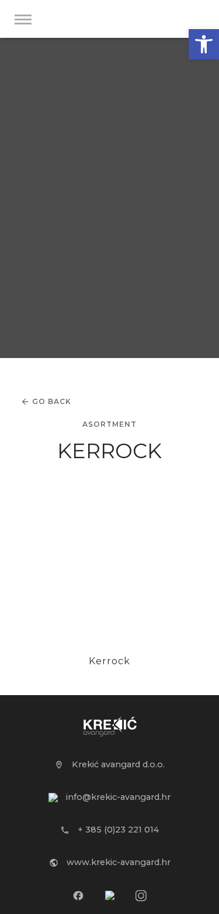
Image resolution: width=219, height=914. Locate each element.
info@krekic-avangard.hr (117, 797)
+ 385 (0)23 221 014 (117, 829)
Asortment (109, 424)
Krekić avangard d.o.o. (117, 764)
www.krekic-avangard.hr (117, 862)
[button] (204, 44)
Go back (51, 401)
